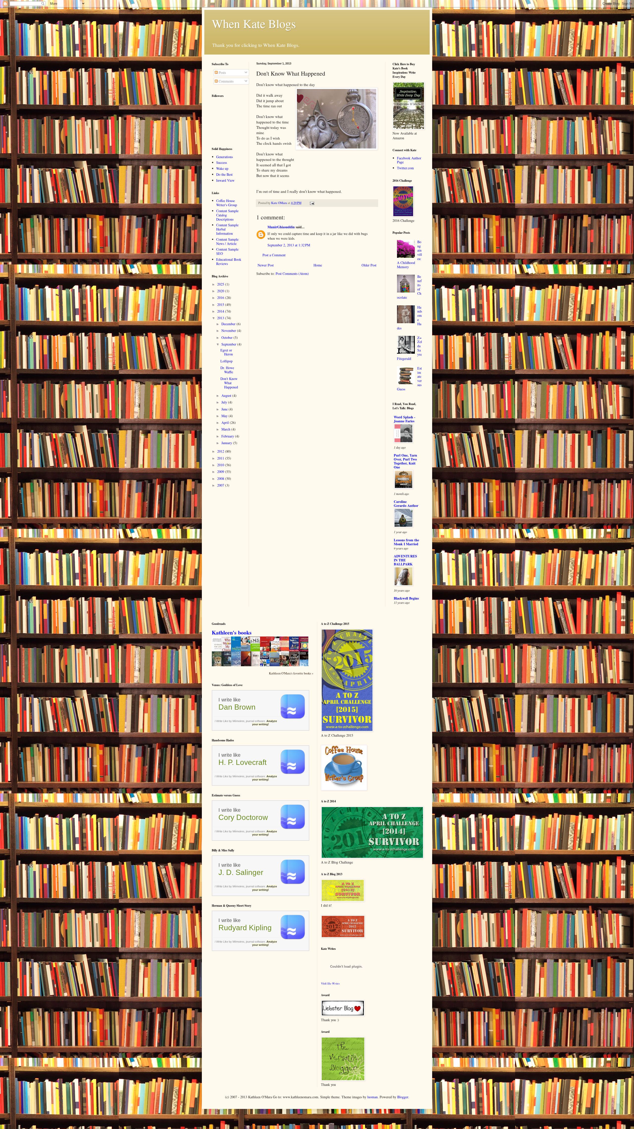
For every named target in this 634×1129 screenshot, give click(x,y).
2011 (221, 458)
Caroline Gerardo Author (406, 503)
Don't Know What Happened (229, 382)
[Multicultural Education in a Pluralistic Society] (276, 665)
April (225, 422)
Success (221, 162)
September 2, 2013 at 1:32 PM (288, 245)
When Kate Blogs (254, 23)
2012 (221, 451)
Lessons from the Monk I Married (406, 542)
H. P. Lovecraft (242, 762)
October (227, 337)
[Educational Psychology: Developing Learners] (285, 665)
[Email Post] (311, 203)
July (224, 402)
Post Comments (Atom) (292, 273)
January (227, 442)
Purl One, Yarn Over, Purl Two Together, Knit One (405, 461)
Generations (224, 156)
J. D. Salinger (240, 872)
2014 (221, 311)
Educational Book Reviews (228, 261)
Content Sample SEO (227, 251)
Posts (222, 72)
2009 (221, 471)
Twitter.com (405, 168)
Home (318, 265)
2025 (221, 284)
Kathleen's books (232, 632)
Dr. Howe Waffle (227, 369)
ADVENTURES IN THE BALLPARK (405, 560)
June (225, 409)
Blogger (402, 1097)
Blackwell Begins (406, 598)
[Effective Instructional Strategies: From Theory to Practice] (247, 650)
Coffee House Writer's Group (226, 202)
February (228, 436)
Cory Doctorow (243, 817)
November (229, 330)
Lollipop (226, 361)
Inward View (225, 180)
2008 (221, 478)
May (225, 415)
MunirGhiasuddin (281, 227)
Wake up (222, 168)
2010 (221, 465)
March (226, 429)
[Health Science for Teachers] (266, 666)
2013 (221, 318)
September (229, 344)
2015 (221, 304)
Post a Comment (274, 255)
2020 (221, 291)
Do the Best (224, 174)
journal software (255, 721)
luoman (372, 1097)
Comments (226, 81)
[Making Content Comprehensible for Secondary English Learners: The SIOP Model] (256, 651)
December (229, 323)
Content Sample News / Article (227, 241)
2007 (221, 485)
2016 (221, 297)
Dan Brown (237, 707)
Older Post (369, 265)
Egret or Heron (226, 352)
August (226, 395)
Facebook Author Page (409, 160)
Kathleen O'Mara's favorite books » (291, 673)
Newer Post (266, 265)
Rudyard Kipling (245, 928)
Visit (330, 983)
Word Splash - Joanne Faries (404, 419)
